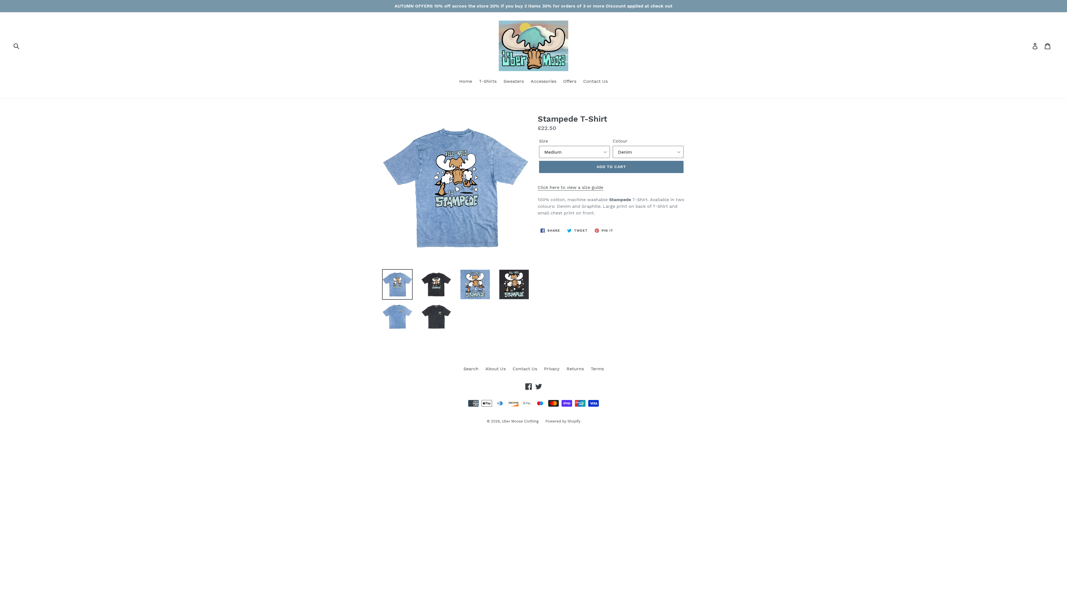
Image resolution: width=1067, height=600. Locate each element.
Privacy (552, 368)
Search (470, 368)
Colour (620, 141)
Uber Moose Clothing (520, 421)
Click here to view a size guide (570, 187)
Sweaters (513, 81)
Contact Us (595, 81)
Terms (597, 368)
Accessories (543, 81)
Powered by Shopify (562, 421)
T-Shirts (488, 81)
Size (543, 141)
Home (465, 81)
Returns (575, 368)
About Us (495, 368)
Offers (569, 81)
